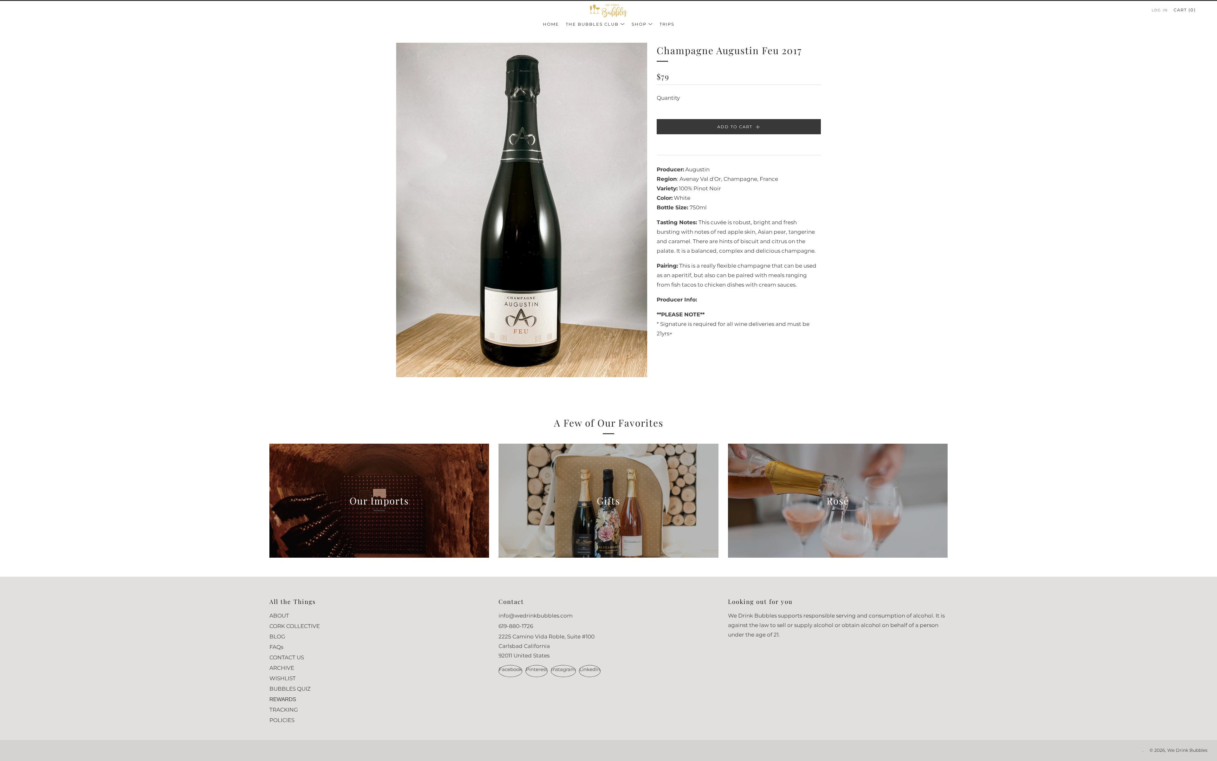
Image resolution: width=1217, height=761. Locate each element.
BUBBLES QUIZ (290, 689)
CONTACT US (286, 657)
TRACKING (283, 710)
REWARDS (282, 699)
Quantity (668, 98)
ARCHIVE (281, 668)
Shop (639, 24)
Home (551, 24)
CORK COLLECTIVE (294, 626)
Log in (1160, 10)
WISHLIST (282, 678)
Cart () (1185, 9)
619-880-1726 (516, 626)
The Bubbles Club (592, 24)
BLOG (277, 636)
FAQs (276, 647)
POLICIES (281, 720)
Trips (667, 24)
